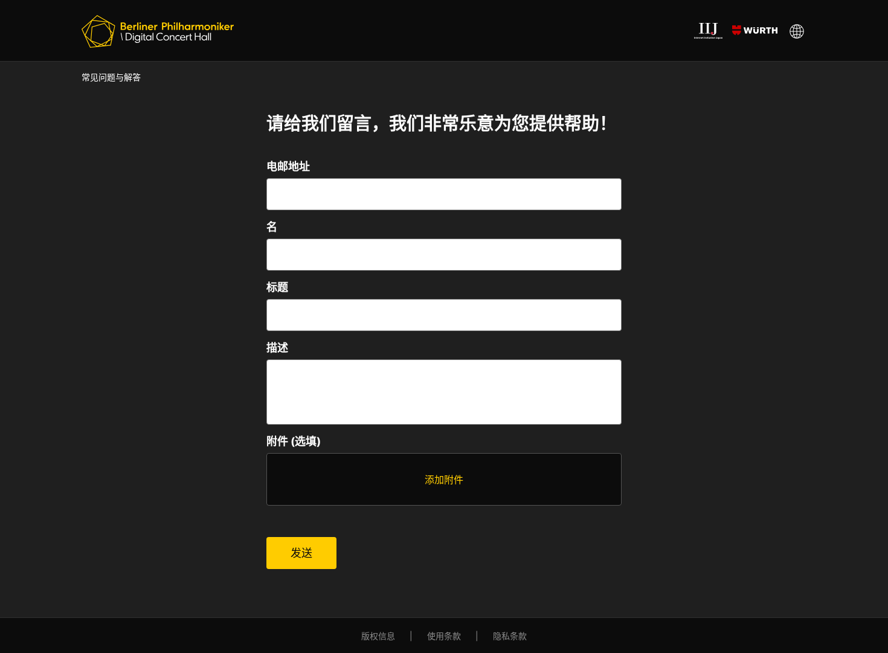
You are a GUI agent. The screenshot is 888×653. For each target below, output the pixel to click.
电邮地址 (288, 166)
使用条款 (444, 636)
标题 (277, 287)
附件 (293, 441)
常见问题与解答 (111, 77)
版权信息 (378, 636)
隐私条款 (510, 636)
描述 (277, 347)
